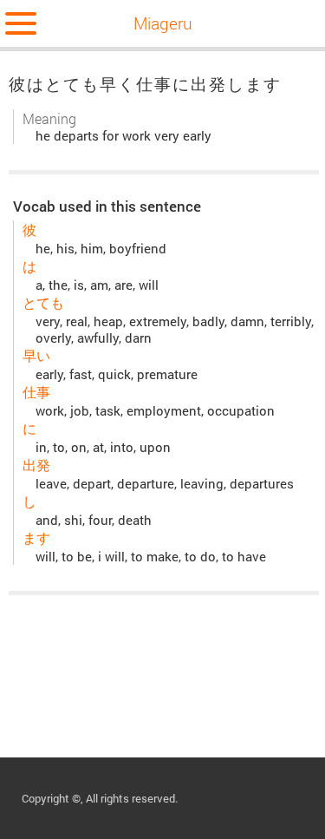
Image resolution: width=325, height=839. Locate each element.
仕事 (36, 392)
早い (36, 355)
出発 (36, 465)
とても (43, 302)
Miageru (162, 23)
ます (36, 537)
